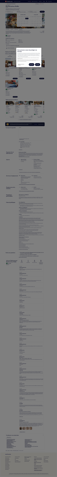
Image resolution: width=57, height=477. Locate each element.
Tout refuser (31, 64)
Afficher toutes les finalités (21, 64)
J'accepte (37, 64)
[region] (28, 57)
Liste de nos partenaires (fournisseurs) (21, 61)
